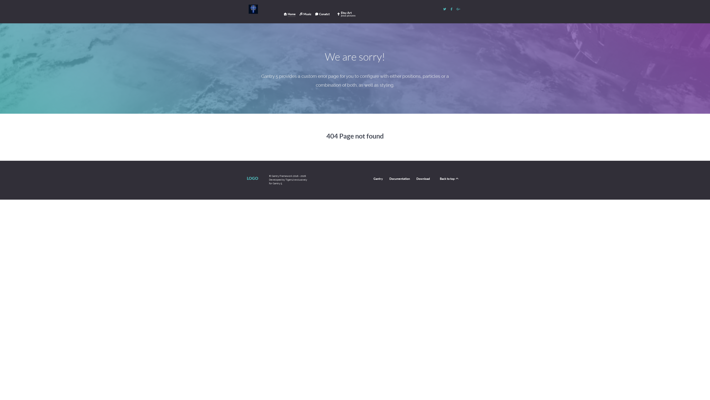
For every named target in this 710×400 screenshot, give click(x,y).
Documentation (399, 178)
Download (423, 178)
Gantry (378, 178)
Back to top (447, 178)
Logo (252, 178)
